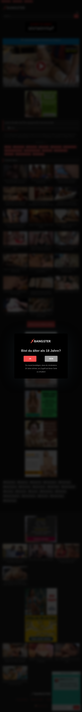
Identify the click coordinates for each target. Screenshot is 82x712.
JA (30, 359)
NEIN (51, 359)
